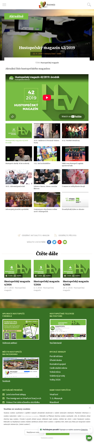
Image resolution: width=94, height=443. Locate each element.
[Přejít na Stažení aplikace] (20, 329)
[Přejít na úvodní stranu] (47, 5)
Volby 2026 (55, 379)
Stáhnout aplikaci (9, 343)
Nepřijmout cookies (34, 432)
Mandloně (54, 402)
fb (49, 242)
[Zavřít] (90, 407)
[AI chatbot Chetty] (89, 438)
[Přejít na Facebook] (20, 367)
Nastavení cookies (47, 438)
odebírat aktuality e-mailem (35, 235)
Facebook (6, 381)
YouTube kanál (56, 343)
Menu (4, 4)
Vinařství (54, 394)
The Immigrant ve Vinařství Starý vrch (23, 398)
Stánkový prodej (57, 376)
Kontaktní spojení (58, 364)
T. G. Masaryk (56, 398)
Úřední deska (56, 360)
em (65, 242)
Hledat (89, 4)
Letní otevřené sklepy (16, 394)
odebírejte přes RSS (67, 235)
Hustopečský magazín (50, 63)
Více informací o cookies (30, 416)
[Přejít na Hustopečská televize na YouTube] (68, 329)
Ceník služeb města (58, 368)
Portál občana (56, 356)
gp (59, 242)
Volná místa (55, 372)
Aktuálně (16, 16)
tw (54, 242)
